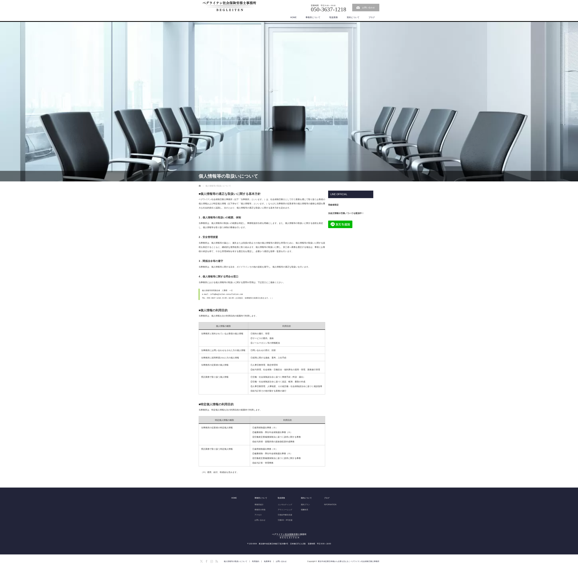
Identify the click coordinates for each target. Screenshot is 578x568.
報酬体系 (304, 510)
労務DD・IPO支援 (285, 520)
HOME (293, 17)
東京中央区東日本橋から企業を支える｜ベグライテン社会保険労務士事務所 (348, 561)
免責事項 (267, 561)
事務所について (313, 17)
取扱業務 (333, 17)
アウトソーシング (285, 510)
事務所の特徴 (260, 510)
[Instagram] (211, 561)
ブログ (371, 17)
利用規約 (255, 561)
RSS (216, 561)
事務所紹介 (259, 505)
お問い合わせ (368, 7)
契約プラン (305, 505)
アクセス (258, 515)
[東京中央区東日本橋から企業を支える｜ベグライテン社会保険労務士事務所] (229, 6)
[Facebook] (206, 561)
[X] (201, 561)
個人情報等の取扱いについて (235, 561)
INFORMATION (330, 505)
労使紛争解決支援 (285, 515)
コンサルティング (285, 505)
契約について (353, 17)
